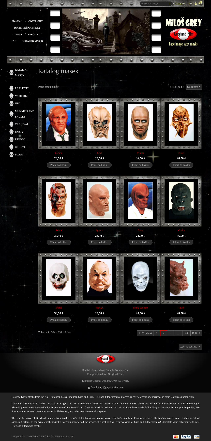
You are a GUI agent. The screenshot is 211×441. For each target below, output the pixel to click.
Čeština (179, 3)
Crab (99, 152)
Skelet (59, 307)
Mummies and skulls (24, 114)
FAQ (14, 41)
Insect (181, 152)
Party (19, 131)
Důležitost (192, 86)
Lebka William (140, 307)
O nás (18, 34)
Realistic (22, 88)
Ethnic (20, 139)
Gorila (181, 230)
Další (194, 333)
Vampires (21, 95)
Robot (59, 230)
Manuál (17, 21)
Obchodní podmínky (27, 28)
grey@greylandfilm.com (110, 387)
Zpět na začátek (188, 346)
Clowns (20, 147)
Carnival (22, 124)
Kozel (181, 307)
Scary (19, 154)
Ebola (140, 230)
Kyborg (140, 152)
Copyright (35, 21)
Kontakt (34, 34)
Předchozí (146, 333)
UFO (17, 103)
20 (186, 333)
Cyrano (58, 152)
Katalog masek (33, 41)
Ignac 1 (99, 230)
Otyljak (99, 307)
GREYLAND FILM (42, 436)
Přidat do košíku (58, 165)
